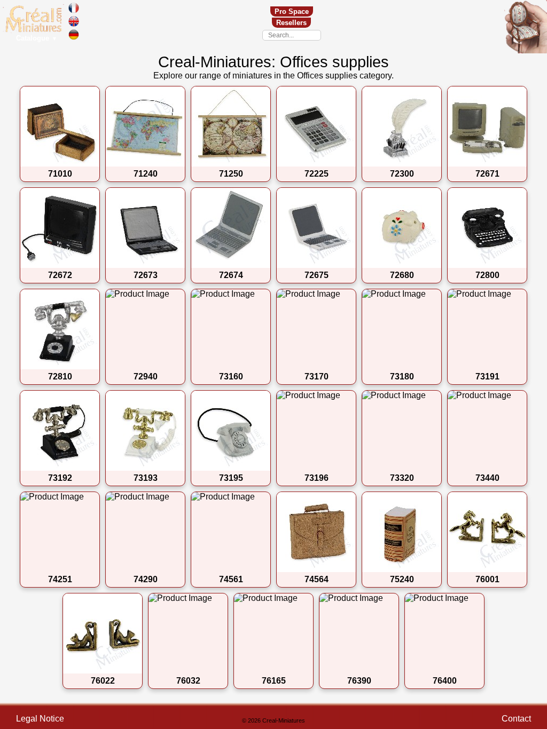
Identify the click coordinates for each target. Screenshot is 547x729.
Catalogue (36, 38)
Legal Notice (40, 718)
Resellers (291, 23)
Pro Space (292, 11)
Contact (516, 718)
